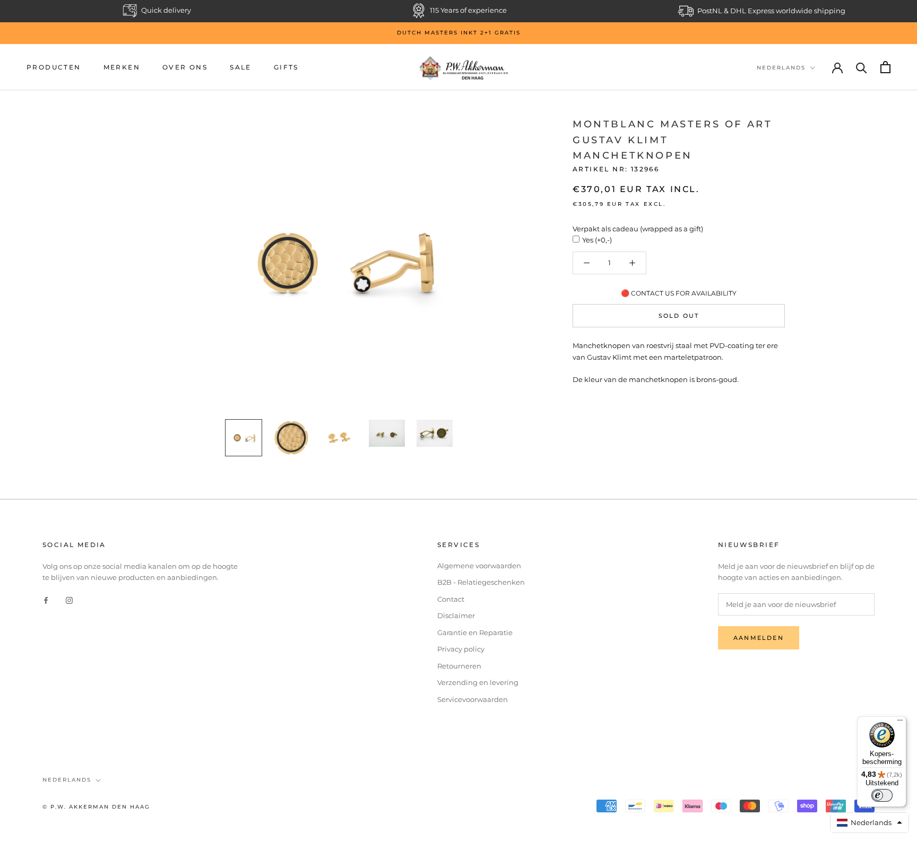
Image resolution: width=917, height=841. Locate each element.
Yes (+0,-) (597, 240)
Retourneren (459, 666)
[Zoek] (861, 67)
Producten (54, 67)
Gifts (286, 67)
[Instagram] (69, 599)
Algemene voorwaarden (479, 565)
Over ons (184, 67)
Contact (450, 599)
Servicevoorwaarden (472, 699)
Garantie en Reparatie (475, 632)
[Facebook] (45, 599)
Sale (241, 67)
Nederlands (781, 67)
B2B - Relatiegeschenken (481, 582)
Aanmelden (758, 637)
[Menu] (900, 722)
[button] (870, 823)
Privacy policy (461, 649)
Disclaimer (456, 615)
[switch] (882, 795)
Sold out (679, 315)
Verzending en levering (477, 682)
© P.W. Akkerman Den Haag (96, 806)
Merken (121, 67)
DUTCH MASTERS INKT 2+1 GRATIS (459, 32)
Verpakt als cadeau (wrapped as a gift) (638, 228)
